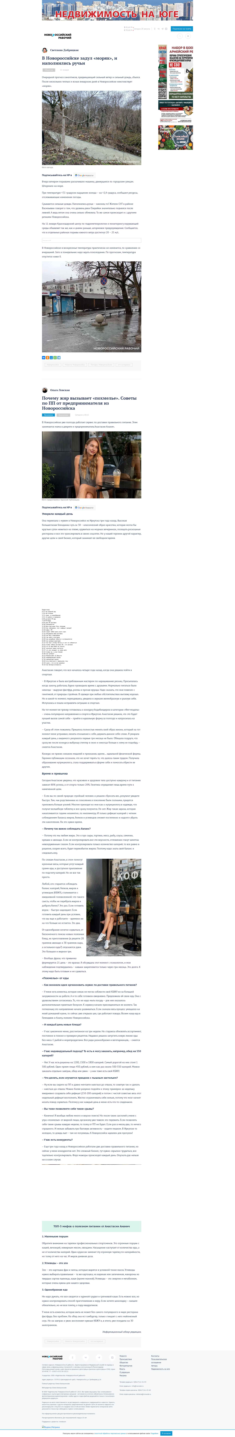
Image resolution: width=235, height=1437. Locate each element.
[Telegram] (59, 357)
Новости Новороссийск (75, 365)
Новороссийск (53, 365)
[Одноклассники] (47, 357)
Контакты (155, 1356)
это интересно (124, 365)
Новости (123, 1356)
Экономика (63, 415)
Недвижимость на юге (160, 1369)
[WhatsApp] (55, 357)
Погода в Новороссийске (101, 365)
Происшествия (126, 1359)
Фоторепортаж (126, 1366)
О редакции (125, 1372)
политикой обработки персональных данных (110, 1433)
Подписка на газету (182, 29)
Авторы (154, 1366)
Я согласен (166, 1433)
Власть (122, 1369)
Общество (49, 70)
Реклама (123, 1375)
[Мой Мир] (51, 357)
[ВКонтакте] (43, 357)
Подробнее (154, 1433)
